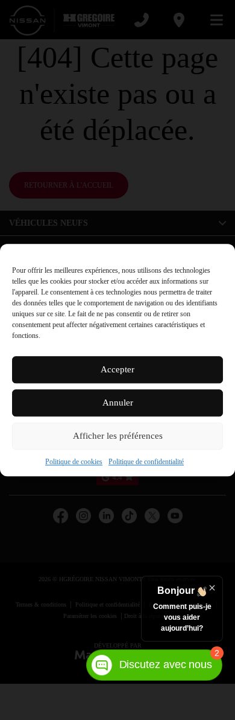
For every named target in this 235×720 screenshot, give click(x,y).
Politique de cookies (63, 466)
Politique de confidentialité (153, 466)
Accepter (117, 374)
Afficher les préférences (118, 441)
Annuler (118, 408)
